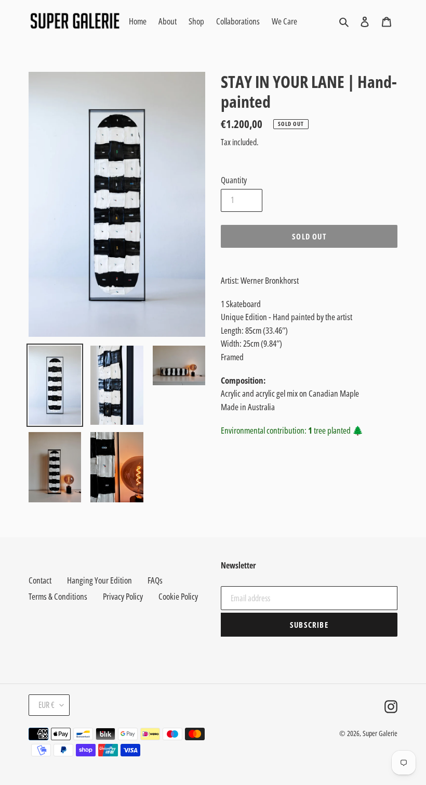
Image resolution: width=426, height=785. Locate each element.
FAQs (155, 580)
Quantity (234, 180)
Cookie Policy (178, 596)
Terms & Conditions (58, 596)
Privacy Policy (123, 596)
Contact (40, 580)
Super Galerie (380, 733)
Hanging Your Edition (99, 580)
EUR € (46, 705)
